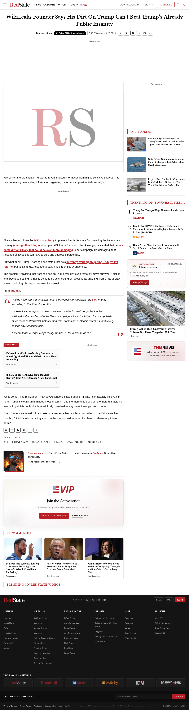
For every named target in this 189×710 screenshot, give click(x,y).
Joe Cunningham (72, 633)
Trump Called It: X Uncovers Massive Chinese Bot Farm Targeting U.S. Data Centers (153, 332)
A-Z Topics (39, 611)
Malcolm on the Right (104, 618)
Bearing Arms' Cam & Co (105, 636)
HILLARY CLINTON (41, 442)
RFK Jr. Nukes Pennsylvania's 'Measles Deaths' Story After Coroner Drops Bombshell (62, 566)
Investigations (10, 633)
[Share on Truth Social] (126, 33)
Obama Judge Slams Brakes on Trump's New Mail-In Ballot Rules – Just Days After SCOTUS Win (166, 141)
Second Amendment (43, 663)
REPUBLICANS (94, 442)
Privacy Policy (25, 706)
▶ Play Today (140, 282)
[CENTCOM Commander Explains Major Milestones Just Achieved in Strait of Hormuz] (136, 164)
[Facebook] (98, 600)
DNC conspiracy (44, 240)
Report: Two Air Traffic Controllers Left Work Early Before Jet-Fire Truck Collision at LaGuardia (166, 182)
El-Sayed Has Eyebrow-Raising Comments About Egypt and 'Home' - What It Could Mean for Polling (22, 568)
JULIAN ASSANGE (75, 442)
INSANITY (58, 442)
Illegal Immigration (42, 653)
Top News (8, 618)
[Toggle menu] (5, 5)
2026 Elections (40, 618)
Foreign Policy (40, 643)
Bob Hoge (68, 648)
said (94, 299)
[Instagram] (92, 600)
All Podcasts (99, 641)
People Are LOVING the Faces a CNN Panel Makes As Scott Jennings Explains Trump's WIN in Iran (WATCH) (158, 229)
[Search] (178, 5)
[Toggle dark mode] (184, 5)
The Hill (15, 290)
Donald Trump (40, 628)
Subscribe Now (80, 516)
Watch (6, 628)
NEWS (37, 4)
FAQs (169, 600)
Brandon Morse (44, 33)
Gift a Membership (163, 623)
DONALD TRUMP (20, 442)
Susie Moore (69, 628)
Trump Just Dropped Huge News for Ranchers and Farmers (159, 211)
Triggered (98, 631)
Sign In (159, 600)
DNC (6, 442)
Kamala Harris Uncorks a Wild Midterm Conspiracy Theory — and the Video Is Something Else (104, 568)
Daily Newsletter (162, 628)
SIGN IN (149, 4)
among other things (26, 245)
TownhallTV (9, 643)
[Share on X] (120, 33)
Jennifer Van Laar (72, 623)
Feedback (38, 706)
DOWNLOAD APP (129, 4)
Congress (38, 623)
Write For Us (130, 638)
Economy (38, 633)
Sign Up (179, 697)
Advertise (129, 623)
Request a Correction (53, 706)
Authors (7, 648)
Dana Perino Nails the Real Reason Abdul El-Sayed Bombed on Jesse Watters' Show (156, 246)
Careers (128, 628)
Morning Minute (11, 638)
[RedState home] (14, 600)
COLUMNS (49, 4)
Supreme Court (40, 658)
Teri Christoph (53, 576)
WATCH (62, 4)
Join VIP (180, 600)
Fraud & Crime (40, 648)
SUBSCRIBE (165, 4)
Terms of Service (10, 706)
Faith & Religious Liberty (44, 638)
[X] (86, 600)
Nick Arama (11, 576)
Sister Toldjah (70, 653)
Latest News (9, 623)
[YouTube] (104, 600)
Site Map (68, 706)
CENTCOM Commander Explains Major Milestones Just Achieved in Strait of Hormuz (166, 162)
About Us (129, 618)
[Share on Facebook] (132, 33)
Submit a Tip (130, 633)
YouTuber (98, 453)
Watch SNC (160, 633)
